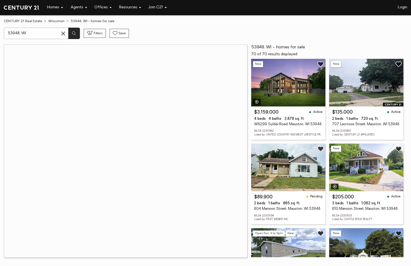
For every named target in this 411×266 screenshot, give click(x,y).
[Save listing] (320, 64)
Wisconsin (56, 21)
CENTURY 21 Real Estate (23, 21)
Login (402, 7)
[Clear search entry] (63, 34)
